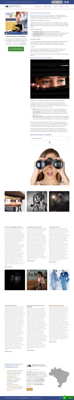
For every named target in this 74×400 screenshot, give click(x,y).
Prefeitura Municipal (34, 123)
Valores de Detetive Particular (56, 305)
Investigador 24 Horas (54, 227)
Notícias (61, 6)
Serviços (55, 6)
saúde (54, 119)
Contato (67, 6)
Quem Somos (38, 6)
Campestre (48, 15)
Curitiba (51, 24)
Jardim (66, 109)
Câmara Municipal (45, 123)
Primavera (35, 110)
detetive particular (41, 15)
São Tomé (38, 107)
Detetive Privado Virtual (10, 305)
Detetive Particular (47, 6)
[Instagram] (68, 2)
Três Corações (49, 107)
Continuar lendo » (8, 267)
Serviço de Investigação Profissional (13, 227)
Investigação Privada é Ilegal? (34, 227)
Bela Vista (40, 110)
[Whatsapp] (65, 2)
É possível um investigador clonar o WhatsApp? (35, 306)
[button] (67, 138)
